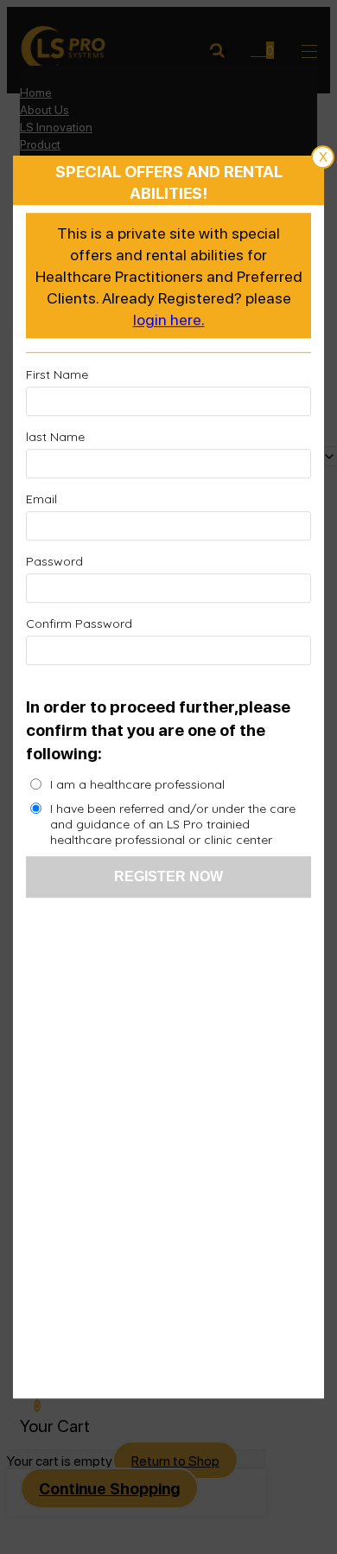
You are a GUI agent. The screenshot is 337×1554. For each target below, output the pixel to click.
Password (54, 562)
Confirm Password (79, 624)
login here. (169, 319)
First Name (57, 375)
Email (41, 500)
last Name (55, 437)
